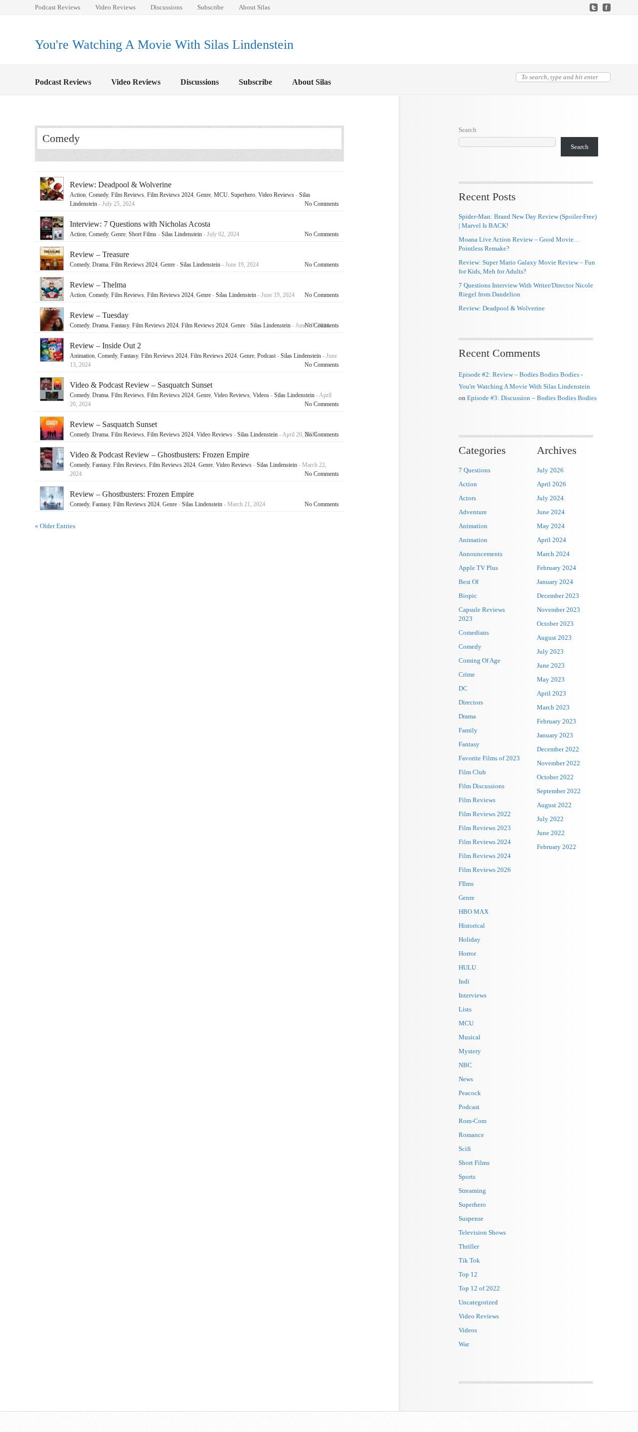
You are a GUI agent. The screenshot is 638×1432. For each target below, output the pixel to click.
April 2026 (551, 484)
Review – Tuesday (99, 315)
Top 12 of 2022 (479, 1288)
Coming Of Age (479, 660)
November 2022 (558, 763)
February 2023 (556, 721)
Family (468, 730)
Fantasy (120, 325)
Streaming (472, 1190)
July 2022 (550, 819)
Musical (469, 1037)
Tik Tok (469, 1260)
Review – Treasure (99, 254)
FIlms (466, 883)
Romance (471, 1135)
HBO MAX (473, 911)
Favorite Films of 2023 (489, 758)
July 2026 (550, 470)
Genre (203, 194)
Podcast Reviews (57, 7)
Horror (467, 953)
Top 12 (468, 1274)
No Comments (322, 203)
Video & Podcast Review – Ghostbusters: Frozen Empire (159, 454)
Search (468, 130)
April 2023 (551, 693)
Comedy (98, 194)
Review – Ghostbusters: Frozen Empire (132, 494)
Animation (82, 355)
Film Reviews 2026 (485, 869)
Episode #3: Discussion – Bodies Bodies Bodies (532, 398)
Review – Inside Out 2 (105, 345)
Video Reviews (115, 7)
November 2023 (558, 609)
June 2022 (551, 833)
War (464, 1344)
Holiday (469, 939)
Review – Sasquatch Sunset (113, 424)
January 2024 (555, 581)
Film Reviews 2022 (485, 814)
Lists (465, 1009)
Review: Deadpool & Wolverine (120, 184)
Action (78, 194)
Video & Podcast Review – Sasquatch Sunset (141, 385)
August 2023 (554, 637)
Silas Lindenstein (181, 234)
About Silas (254, 7)
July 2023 (550, 651)
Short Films (143, 234)
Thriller (469, 1246)
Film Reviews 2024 (170, 194)
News (466, 1079)
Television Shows (482, 1232)
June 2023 (551, 665)
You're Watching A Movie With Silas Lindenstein (164, 44)
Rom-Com (472, 1121)
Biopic (468, 595)
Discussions (166, 7)
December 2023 (558, 595)
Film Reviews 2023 (485, 828)
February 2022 (556, 847)
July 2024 (550, 498)
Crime (467, 674)
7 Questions (474, 470)
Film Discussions (481, 786)
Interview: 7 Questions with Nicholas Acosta (140, 224)
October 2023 (555, 623)
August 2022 (554, 805)
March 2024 (553, 554)
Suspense (471, 1218)
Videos (261, 395)
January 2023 (555, 735)
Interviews (472, 995)
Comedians (474, 632)
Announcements (480, 554)
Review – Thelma (98, 285)
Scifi (465, 1148)
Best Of (468, 581)
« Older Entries (55, 526)
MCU (221, 194)
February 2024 (556, 568)
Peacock (470, 1093)
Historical (472, 925)
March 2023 (553, 707)
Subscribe (210, 7)
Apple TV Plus (478, 568)
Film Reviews (127, 194)
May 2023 (551, 679)
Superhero (243, 194)
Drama (100, 264)
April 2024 (551, 540)
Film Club (472, 772)
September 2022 (559, 791)
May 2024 (551, 526)
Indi (464, 981)
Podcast (266, 355)
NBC (465, 1065)
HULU (467, 967)
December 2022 (558, 749)
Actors (467, 498)
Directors (471, 702)
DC (463, 688)
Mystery (470, 1051)
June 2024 (551, 512)
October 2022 (555, 777)
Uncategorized (478, 1302)
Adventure (473, 512)
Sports (467, 1176)
